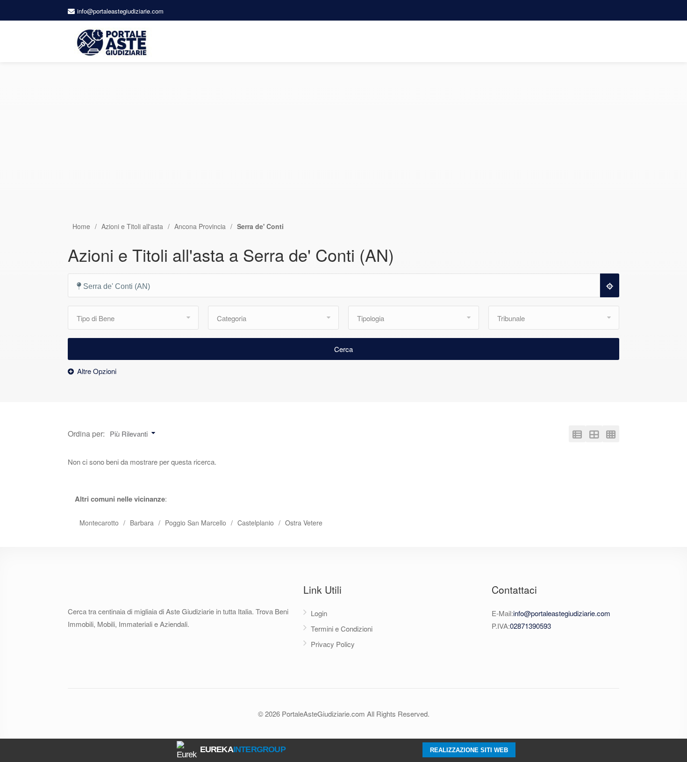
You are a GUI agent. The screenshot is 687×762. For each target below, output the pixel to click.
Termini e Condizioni (341, 628)
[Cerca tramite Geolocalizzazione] (609, 285)
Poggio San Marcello (195, 522)
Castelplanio (255, 522)
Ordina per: (86, 433)
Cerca (343, 349)
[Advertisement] (343, 151)
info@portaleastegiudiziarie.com (120, 11)
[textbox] (338, 286)
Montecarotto (99, 522)
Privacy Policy (333, 644)
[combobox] (338, 286)
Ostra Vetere (303, 522)
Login (319, 613)
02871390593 (530, 626)
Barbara (142, 522)
